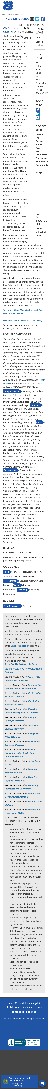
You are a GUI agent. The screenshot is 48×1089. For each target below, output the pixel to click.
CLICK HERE (8, 552)
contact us (18, 1011)
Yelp (38, 151)
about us (35, 1007)
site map (31, 1011)
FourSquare (41, 158)
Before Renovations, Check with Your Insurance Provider (19, 753)
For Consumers (23, 31)
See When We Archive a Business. (21, 664)
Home (19, 25)
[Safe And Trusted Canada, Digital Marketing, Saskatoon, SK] (24, 1026)
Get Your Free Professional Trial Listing (22, 320)
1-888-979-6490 (17, 19)
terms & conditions (19, 1003)
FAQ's (40, 31)
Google (39, 134)
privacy (24, 1007)
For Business (35, 25)
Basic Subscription (20, 646)
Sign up (27, 38)
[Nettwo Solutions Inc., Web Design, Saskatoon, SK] (24, 1034)
